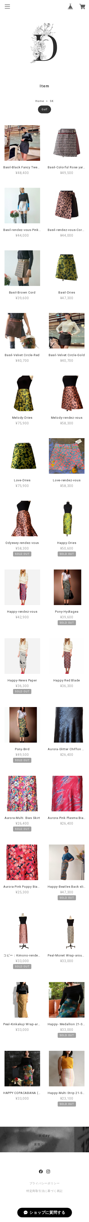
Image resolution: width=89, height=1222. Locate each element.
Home (39, 101)
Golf (44, 109)
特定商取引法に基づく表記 (44, 1191)
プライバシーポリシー (44, 1183)
